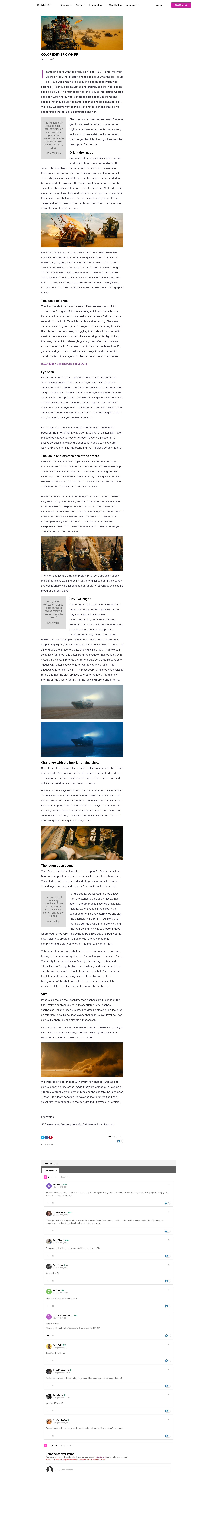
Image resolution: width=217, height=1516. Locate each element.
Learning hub (95, 5)
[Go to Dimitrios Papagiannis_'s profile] (49, 1317)
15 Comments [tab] (51, 1170)
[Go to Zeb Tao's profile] (49, 1291)
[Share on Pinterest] (51, 1137)
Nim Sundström (60, 1420)
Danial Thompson (61, 1370)
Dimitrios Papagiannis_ (63, 1315)
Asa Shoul (57, 1184)
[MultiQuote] (48, 1203)
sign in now (101, 1457)
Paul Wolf (57, 1345)
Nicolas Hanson (60, 1212)
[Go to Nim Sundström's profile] (49, 1421)
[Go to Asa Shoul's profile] (49, 1186)
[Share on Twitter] (43, 1137)
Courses (65, 5)
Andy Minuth (58, 1240)
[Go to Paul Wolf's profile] (49, 1346)
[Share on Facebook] (47, 1137)
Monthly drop (115, 5)
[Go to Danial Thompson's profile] (49, 1371)
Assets (79, 5)
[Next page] (52, 1177)
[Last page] (56, 1177)
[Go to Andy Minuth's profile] (49, 1241)
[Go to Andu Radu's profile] (49, 1396)
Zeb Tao (56, 1290)
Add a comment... (67, 1470)
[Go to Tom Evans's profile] (49, 1266)
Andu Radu (58, 1395)
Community (131, 5)
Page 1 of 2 (65, 1177)
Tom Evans (58, 1265)
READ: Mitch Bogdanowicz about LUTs (64, 363)
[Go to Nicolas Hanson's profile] (49, 1213)
